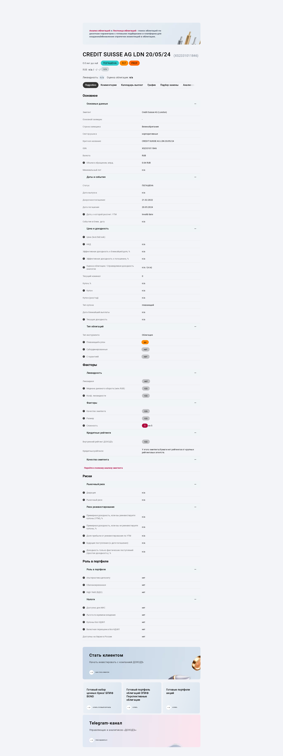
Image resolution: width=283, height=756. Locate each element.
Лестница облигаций (124, 30)
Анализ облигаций (99, 30)
